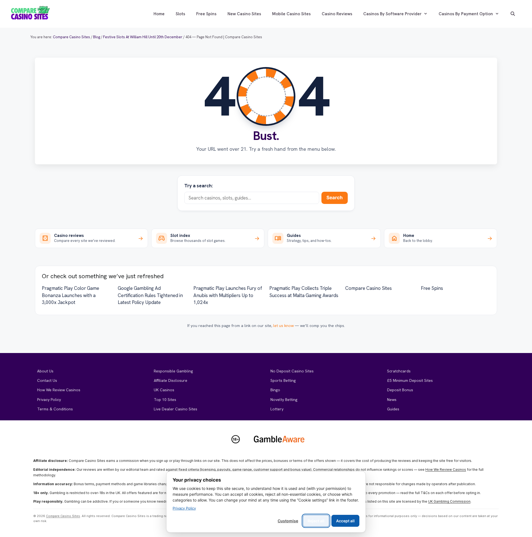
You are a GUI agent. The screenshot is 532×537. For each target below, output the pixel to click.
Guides (393, 408)
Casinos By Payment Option (466, 14)
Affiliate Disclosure (170, 380)
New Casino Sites (244, 14)
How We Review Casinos (58, 389)
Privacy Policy (49, 399)
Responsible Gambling (173, 371)
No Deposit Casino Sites (292, 371)
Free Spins (206, 14)
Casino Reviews (337, 14)
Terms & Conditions (55, 408)
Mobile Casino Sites (291, 14)
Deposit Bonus (400, 389)
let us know (283, 325)
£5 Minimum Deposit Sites (410, 380)
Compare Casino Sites (368, 288)
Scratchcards (399, 371)
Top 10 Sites (165, 399)
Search (334, 197)
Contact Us (47, 380)
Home (159, 14)
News (392, 399)
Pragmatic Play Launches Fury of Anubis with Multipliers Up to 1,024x (227, 295)
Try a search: (198, 186)
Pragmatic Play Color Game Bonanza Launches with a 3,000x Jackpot (70, 295)
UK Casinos (164, 389)
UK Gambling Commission (449, 501)
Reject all (316, 520)
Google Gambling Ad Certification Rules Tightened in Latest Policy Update (150, 295)
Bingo (275, 389)
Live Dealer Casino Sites (175, 408)
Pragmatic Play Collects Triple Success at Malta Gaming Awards (303, 291)
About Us (45, 371)
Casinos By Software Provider (392, 14)
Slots (180, 14)
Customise (288, 520)
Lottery (276, 408)
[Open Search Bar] (513, 14)
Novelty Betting (283, 399)
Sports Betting (283, 380)
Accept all (345, 520)
